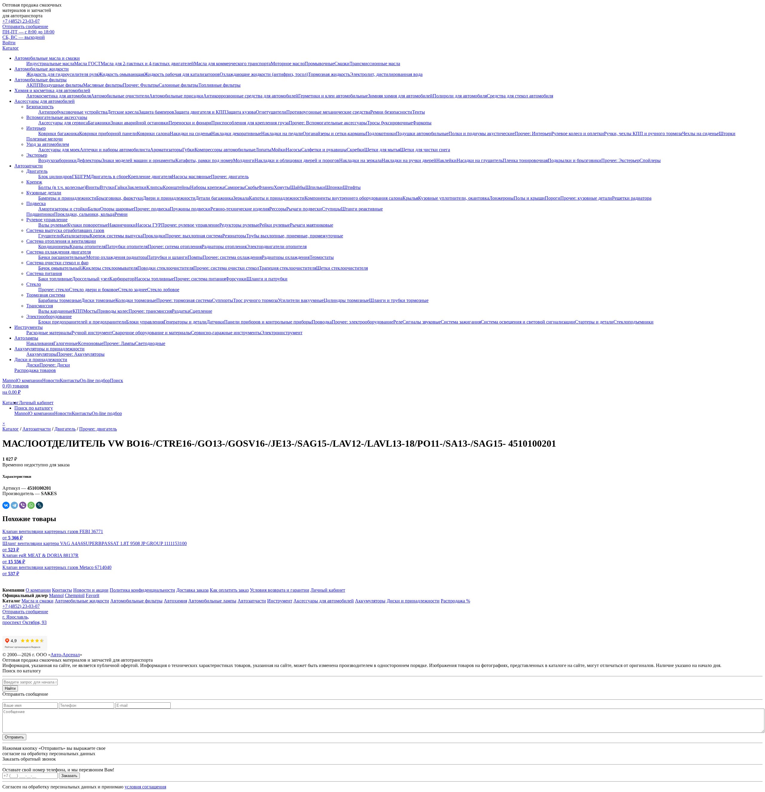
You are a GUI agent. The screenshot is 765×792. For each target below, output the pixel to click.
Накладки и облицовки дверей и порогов (297, 160)
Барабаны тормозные (59, 300)
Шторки (727, 133)
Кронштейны (176, 187)
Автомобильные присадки (176, 95)
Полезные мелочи (44, 138)
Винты (93, 187)
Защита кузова (241, 112)
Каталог (10, 48)
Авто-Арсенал (65, 654)
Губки (188, 149)
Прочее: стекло (53, 289)
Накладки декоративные (236, 133)
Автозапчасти (28, 165)
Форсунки (236, 278)
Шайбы (297, 187)
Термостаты (322, 257)
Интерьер (36, 128)
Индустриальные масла (50, 63)
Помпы (195, 257)
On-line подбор (95, 380)
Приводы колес (112, 311)
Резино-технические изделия (239, 208)
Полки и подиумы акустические (482, 133)
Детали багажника (214, 198)
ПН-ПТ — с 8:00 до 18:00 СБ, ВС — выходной (28, 34)
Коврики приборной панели (108, 133)
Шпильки (315, 187)
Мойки (278, 149)
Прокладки (154, 235)
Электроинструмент (281, 332)
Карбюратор (121, 278)
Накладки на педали (282, 133)
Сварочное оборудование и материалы (151, 332)
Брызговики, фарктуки (119, 198)
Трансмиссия (39, 305)
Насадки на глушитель (480, 160)
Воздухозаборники (57, 160)
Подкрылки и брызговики (574, 160)
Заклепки (136, 187)
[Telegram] (14, 505)
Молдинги (244, 160)
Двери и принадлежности (169, 198)
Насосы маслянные (191, 176)
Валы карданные (55, 311)
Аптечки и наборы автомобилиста (115, 149)
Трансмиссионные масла (375, 63)
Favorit (92, 595)
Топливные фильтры (219, 85)
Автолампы (26, 338)
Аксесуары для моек (59, 149)
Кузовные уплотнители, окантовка (453, 198)
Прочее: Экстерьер (620, 160)
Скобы (251, 187)
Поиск (116, 380)
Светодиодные (150, 343)
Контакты (70, 380)
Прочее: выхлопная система (193, 235)
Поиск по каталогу (33, 408)
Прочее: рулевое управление (190, 225)
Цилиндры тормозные (346, 300)
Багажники (99, 122)
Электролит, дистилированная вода (386, 74)
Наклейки (446, 160)
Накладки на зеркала (360, 160)
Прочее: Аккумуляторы (81, 354)
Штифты (352, 187)
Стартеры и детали (594, 321)
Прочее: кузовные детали (586, 198)
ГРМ (86, 176)
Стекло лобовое (163, 289)
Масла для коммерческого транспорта (232, 63)
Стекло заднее (132, 289)
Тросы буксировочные (390, 122)
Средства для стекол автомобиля (520, 95)
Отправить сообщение (25, 26)
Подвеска (36, 203)
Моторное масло (288, 63)
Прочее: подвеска (152, 208)
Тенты (418, 112)
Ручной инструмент (91, 332)
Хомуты (282, 187)
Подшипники (40, 214)
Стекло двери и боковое (93, 289)
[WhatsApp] (31, 505)
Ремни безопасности (391, 112)
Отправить (14, 737)
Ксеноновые (90, 343)
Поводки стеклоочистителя (165, 268)
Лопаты (263, 149)
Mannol (9, 380)
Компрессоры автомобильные (225, 149)
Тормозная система (45, 294)
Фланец (266, 187)
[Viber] (22, 505)
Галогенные (65, 343)
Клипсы (154, 187)
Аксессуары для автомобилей (44, 101)
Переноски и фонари (190, 122)
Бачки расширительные (62, 257)
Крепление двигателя (150, 176)
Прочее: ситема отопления (175, 246)
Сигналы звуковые (422, 321)
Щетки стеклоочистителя (342, 268)
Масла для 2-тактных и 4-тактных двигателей (147, 63)
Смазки (342, 63)
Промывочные (319, 63)
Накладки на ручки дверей (409, 160)
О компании (29, 380)
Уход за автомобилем (47, 144)
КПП (78, 311)
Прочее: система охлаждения (232, 257)
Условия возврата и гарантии (279, 590)
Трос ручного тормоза (255, 300)
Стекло (33, 284)
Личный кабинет (36, 402)
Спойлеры (650, 160)
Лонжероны (501, 198)
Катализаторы (75, 235)
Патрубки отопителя (126, 246)
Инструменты (28, 327)
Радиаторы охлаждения (286, 257)
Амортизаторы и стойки (63, 208)
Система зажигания (461, 321)
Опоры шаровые (117, 208)
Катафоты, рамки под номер (204, 160)
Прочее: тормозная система (184, 300)
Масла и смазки (37, 600)
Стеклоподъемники (633, 321)
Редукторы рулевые (239, 225)
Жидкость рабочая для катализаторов (182, 74)
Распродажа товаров (35, 370)
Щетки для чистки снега (425, 149)
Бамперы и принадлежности (67, 198)
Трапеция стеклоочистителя (287, 268)
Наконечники (122, 225)
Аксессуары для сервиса (63, 122)
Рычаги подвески (304, 208)
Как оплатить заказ (229, 590)
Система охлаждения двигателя (58, 251)
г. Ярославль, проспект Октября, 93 (24, 619)
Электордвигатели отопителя (277, 246)
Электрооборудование (49, 316)
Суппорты (222, 300)
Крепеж (34, 181)
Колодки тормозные (135, 300)
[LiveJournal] (39, 505)
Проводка (322, 321)
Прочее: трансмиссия (150, 311)
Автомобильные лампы (212, 600)
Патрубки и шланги (167, 257)
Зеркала (241, 198)
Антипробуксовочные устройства (72, 112)
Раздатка (180, 311)
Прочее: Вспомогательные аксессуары (328, 122)
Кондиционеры (54, 246)
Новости (51, 380)
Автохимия (175, 600)
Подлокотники (381, 133)
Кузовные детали (43, 192)
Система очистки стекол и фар (57, 262)
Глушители (49, 235)
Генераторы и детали (185, 321)
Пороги (552, 198)
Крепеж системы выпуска (116, 235)
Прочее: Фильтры (141, 85)
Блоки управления (145, 321)
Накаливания (39, 343)
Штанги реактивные (362, 208)
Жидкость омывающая (121, 74)
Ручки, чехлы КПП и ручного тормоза (643, 133)
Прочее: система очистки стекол (226, 268)
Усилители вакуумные (301, 300)
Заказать (69, 775)
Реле (398, 321)
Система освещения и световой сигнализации (528, 321)
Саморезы (234, 187)
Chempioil (75, 595)
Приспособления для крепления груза (250, 122)
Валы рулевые (52, 225)
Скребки (355, 149)
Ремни (121, 214)
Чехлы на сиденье (700, 133)
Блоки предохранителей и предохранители (82, 321)
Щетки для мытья (382, 149)
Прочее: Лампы (119, 343)
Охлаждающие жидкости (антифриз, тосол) (264, 74)
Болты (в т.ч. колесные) (62, 187)
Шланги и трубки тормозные (399, 300)
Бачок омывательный (60, 268)
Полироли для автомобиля (460, 95)
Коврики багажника (58, 133)
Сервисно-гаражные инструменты (226, 332)
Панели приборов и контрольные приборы (268, 321)
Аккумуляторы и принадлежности (49, 348)
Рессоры (277, 208)
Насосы (293, 149)
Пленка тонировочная (525, 160)
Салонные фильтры (178, 85)
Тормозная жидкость (329, 74)
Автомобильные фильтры (40, 79)
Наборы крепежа (207, 187)
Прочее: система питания (200, 278)
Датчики (215, 321)
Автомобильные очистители (120, 95)
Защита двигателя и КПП (200, 112)
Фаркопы (422, 122)
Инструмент (279, 600)
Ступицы (331, 208)
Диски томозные (98, 300)
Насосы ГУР (148, 225)
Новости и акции (90, 590)
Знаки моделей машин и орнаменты (138, 160)
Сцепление (200, 311)
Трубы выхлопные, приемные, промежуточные (294, 235)
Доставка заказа (192, 590)
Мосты (90, 311)
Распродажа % (455, 600)
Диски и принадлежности (40, 359)
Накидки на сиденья (190, 133)
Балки (94, 208)
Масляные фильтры (103, 85)
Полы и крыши (529, 198)
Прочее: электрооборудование (362, 321)
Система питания (44, 273)
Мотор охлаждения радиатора (116, 257)
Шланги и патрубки (267, 278)
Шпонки (334, 187)
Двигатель (37, 171)
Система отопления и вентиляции (61, 241)
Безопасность (39, 106)
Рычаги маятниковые (311, 225)
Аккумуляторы (41, 354)
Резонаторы (234, 235)
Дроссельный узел (90, 278)
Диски (32, 364)
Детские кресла (123, 112)
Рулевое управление (47, 219)
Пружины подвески (190, 208)
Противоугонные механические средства (328, 112)
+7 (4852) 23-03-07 (21, 21)
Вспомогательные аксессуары (56, 117)
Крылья (410, 198)
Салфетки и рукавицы (324, 149)
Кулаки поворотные (87, 225)
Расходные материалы (48, 332)
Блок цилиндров (55, 176)
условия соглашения (145, 786)
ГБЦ (76, 176)
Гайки (121, 187)
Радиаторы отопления (224, 246)
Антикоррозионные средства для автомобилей (250, 95)
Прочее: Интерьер (533, 133)
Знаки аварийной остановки (140, 122)
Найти (10, 688)
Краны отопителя (87, 246)
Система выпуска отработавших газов (65, 230)
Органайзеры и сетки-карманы (334, 133)
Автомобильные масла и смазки (47, 58)
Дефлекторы (89, 160)
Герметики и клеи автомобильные (333, 95)
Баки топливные (55, 278)
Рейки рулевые (274, 225)
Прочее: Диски (54, 364)
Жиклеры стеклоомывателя (109, 268)
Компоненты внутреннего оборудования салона (354, 198)
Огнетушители (271, 112)
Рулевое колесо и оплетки (577, 133)
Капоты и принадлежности (277, 198)
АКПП (33, 85)
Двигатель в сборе (109, 176)
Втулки (107, 187)
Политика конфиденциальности (142, 590)
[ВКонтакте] (6, 505)
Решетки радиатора (631, 198)
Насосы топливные (154, 278)
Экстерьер (36, 155)
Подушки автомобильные (422, 133)
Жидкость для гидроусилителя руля (62, 74)
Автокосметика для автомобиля (58, 95)
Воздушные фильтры (61, 85)
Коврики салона (153, 133)
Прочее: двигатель (230, 176)
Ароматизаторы (166, 149)
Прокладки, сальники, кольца (84, 214)
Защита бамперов (156, 112)
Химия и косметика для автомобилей (52, 90)
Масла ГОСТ (87, 63)
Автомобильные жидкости (41, 68)
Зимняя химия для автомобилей (400, 95)
